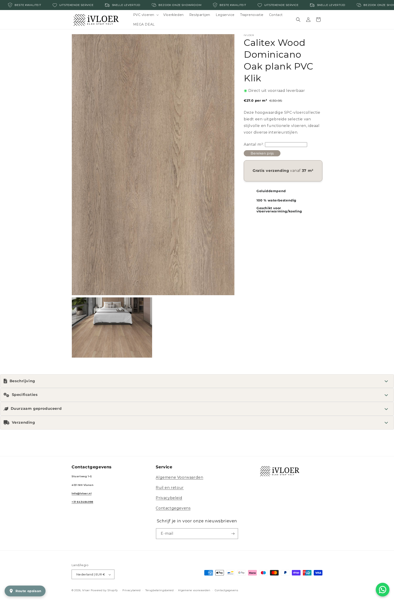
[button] (145, 15)
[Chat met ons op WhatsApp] (382, 589)
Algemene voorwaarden (194, 590)
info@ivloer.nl (81, 493)
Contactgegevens (173, 508)
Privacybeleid (169, 498)
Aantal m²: (254, 144)
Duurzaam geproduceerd (36, 408)
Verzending (23, 422)
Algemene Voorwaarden (179, 477)
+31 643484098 (82, 501)
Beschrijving (22, 381)
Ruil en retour (170, 487)
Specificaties (25, 394)
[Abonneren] (233, 533)
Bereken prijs (262, 153)
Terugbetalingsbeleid (159, 590)
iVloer (86, 590)
